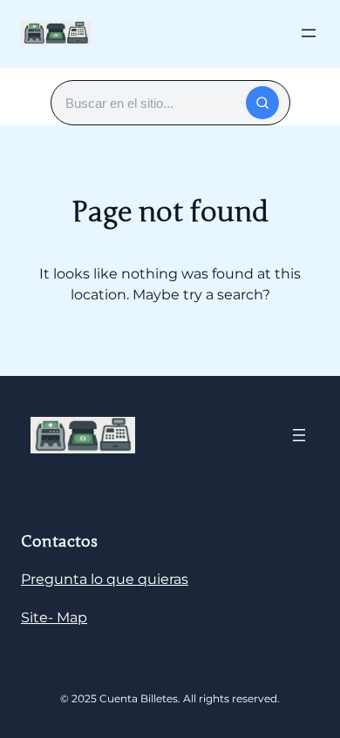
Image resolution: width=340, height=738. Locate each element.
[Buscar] (262, 102)
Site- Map (54, 617)
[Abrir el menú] (308, 33)
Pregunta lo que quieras (104, 579)
